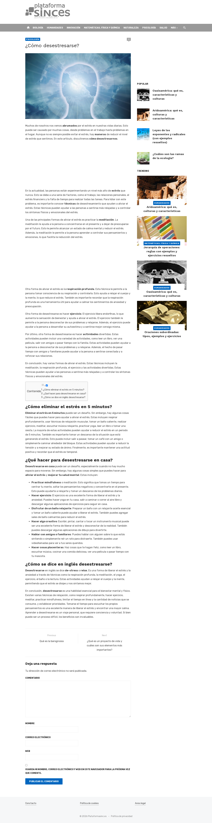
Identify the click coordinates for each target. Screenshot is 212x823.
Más (173, 27)
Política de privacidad (121, 816)
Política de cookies (89, 803)
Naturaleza (131, 27)
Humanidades (55, 27)
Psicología (149, 27)
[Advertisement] (130, 12)
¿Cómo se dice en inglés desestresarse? (64, 397)
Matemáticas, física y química (102, 27)
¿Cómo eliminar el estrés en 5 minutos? (63, 389)
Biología (38, 27)
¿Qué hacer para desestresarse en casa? (64, 393)
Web (27, 751)
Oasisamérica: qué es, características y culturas (168, 94)
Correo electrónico (38, 737)
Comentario (32, 678)
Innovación (73, 27)
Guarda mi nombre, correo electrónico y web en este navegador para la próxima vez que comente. (77, 771)
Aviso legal (140, 803)
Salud (163, 27)
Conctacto (30, 803)
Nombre (30, 723)
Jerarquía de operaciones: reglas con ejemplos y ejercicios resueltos (162, 251)
